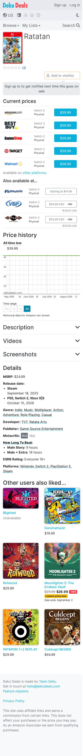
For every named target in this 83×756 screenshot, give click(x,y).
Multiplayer (43, 410)
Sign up (60, 5)
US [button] (8, 15)
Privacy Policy (14, 701)
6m (7, 308)
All (27, 308)
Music (28, 410)
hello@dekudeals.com (43, 686)
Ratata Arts (38, 422)
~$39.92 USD (69, 210)
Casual (47, 415)
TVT (25, 422)
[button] (14, 67)
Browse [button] (10, 25)
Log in (75, 5)
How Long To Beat (17, 442)
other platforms (34, 173)
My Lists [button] (30, 25)
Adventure (11, 415)
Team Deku (47, 681)
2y (20, 308)
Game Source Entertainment (41, 429)
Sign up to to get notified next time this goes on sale (41, 88)
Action (58, 410)
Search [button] (71, 25)
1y (14, 308)
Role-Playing (30, 415)
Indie (18, 410)
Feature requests (15, 691)
